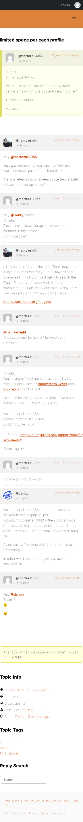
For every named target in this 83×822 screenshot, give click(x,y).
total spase (9, 753)
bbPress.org (32, 801)
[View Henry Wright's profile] (7, 142)
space (5, 748)
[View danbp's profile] (7, 495)
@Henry (16, 215)
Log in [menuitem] (65, 5)
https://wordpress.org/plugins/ (27, 302)
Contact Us (19, 813)
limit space (8, 742)
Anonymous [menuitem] (77, 5)
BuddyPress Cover (52, 384)
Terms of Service (51, 813)
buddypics (11, 389)
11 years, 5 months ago (65, 55)
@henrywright (14, 332)
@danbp (17, 594)
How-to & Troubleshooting (29, 690)
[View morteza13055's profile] (10, 57)
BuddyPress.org (7, 19)
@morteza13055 (23, 157)
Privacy (33, 813)
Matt (66, 801)
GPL (7, 813)
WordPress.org (13, 801)
